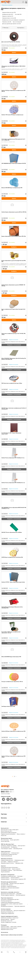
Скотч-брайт (3, 861)
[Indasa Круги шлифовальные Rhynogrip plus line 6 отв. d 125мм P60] (14, 134)
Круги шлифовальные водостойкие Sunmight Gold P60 (13, 310)
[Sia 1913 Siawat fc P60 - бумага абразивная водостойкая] (14, 427)
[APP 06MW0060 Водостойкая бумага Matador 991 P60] (14, 158)
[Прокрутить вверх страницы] (26, 948)
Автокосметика (4, 932)
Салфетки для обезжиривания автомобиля (10, 902)
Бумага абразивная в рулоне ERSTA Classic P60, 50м (14, 236)
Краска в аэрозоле (16, 868)
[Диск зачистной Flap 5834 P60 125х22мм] (14, 36)
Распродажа (4, 925)
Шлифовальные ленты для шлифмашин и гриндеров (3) (13, 19)
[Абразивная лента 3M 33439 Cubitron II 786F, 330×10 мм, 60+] (14, 61)
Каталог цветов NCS (14, 839)
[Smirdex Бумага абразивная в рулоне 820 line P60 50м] (14, 207)
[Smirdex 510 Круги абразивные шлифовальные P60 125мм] (14, 751)
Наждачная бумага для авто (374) (9, 12)
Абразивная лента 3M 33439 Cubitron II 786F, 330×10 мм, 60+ (13, 67)
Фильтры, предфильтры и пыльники (8, 922)
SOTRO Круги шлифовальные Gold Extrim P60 (12, 557)
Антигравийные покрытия (6, 870)
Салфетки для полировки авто (7, 913)
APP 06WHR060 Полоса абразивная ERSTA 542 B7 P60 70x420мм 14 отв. (14, 508)
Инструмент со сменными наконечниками (10, 887)
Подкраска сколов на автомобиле (8, 834)
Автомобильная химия (6, 868)
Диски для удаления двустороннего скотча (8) (11, 23)
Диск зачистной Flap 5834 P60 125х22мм (11, 41)
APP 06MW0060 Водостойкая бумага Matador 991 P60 (14, 163)
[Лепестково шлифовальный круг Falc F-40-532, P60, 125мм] (14, 328)
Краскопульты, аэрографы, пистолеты (10, 892)
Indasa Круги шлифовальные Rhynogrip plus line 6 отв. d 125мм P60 (13, 140)
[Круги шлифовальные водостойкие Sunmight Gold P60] (14, 304)
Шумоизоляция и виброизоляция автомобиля (11, 934)
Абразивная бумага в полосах (7, 863)
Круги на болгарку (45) (17, 21)
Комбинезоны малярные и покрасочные (9, 917)
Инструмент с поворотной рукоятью (8, 886)
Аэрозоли (3, 865)
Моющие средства (5, 919)
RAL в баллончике (5, 839)
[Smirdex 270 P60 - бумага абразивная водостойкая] (14, 577)
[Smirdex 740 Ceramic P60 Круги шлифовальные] (14, 109)
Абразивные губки (19, 863)
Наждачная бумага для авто (7, 860)
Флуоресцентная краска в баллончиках (9, 867)
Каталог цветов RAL (5, 841)
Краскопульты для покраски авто (8, 893)
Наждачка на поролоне (13, 861)
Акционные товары (5, 926)
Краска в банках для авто (6, 831)
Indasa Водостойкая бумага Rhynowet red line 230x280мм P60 (12, 607)
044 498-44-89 (8, 791)
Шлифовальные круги (19, 860)
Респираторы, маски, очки (6, 920)
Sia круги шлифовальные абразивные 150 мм (12, 681)
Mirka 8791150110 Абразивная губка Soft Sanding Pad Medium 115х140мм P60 (14, 359)
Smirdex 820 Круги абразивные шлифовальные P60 (13, 731)
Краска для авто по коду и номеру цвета (9, 829)
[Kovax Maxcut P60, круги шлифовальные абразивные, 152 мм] (14, 626)
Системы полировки (6, 909)
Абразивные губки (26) (6, 21)
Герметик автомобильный (6, 855)
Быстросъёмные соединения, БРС (18, 879)
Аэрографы (18, 893)
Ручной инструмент (15, 877)
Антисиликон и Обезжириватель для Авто (10, 899)
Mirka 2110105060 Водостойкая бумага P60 (11, 656)
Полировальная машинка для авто (8, 876)
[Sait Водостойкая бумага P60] (14, 701)
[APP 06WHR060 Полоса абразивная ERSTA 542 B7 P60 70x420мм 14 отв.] (14, 502)
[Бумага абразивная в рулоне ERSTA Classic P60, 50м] (14, 231)
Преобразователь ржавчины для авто (9, 854)
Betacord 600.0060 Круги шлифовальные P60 (12, 187)
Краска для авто (5, 828)
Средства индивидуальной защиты (9, 916)
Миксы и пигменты (21, 834)
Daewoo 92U (3, 835)
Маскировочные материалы (7, 906)
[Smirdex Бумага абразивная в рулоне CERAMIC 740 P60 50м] (14, 279)
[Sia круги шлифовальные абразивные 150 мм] (14, 676)
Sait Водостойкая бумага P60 (8, 706)
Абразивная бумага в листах (7, 929)
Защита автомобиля (5, 871)
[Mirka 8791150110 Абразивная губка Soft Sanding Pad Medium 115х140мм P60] (14, 353)
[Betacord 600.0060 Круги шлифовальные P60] (14, 182)
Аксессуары (19, 876)
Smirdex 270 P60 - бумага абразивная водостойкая (13, 582)
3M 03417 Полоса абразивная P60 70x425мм (12, 532)
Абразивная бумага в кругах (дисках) (9, 928)
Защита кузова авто (6, 851)
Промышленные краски (6, 838)
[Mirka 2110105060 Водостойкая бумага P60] (14, 651)
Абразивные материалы (7, 858)
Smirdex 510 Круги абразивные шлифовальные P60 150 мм (13, 91)
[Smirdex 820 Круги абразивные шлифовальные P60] (14, 726)
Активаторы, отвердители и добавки (8, 845)
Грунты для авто (21, 845)
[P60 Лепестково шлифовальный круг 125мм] (14, 378)
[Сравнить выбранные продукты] (20, 952)
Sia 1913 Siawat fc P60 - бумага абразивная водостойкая (11, 433)
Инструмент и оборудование (8, 874)
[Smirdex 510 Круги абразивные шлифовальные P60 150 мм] (14, 85)
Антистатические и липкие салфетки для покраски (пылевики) (11, 904)
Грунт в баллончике (17, 870)
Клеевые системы (5, 889)
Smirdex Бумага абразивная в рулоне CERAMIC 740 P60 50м (13, 285)
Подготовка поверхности (7, 897)
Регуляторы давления (20, 895)
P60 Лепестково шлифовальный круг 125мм (12, 383)
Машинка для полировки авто (7, 912)
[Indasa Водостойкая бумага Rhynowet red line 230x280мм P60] (14, 601)
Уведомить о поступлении (14, 344)
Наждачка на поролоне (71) (7, 16)
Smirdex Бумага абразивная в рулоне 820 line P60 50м (14, 212)
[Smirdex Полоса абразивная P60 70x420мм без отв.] (14, 477)
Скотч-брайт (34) (18, 14)
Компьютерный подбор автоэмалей (8, 832)
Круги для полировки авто (19, 910)
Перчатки (12, 919)
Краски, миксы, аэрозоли (16, 926)
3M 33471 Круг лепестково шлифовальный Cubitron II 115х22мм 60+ (14, 409)
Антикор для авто (15, 852)
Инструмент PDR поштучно (7, 884)
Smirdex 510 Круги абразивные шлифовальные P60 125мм (13, 757)
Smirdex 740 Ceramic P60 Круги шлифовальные (12, 114)
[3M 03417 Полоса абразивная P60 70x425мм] (14, 527)
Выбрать (14, 247)
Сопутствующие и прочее (6, 848)
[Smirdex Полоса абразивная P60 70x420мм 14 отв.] (14, 452)
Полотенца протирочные (6, 900)
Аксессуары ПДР (4, 883)
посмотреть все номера (5, 793)
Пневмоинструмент (5, 877)
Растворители (14, 847)
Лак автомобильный (5, 847)
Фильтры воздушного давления (7, 895)
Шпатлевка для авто (17, 848)
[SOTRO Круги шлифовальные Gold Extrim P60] (14, 552)
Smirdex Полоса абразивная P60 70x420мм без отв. (13, 482)
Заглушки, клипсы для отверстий (17, 883)
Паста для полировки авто (6, 910)
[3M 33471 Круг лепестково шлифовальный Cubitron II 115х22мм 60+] (14, 403)
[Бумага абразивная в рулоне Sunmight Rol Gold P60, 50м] (14, 255)
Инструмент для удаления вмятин (9, 881)
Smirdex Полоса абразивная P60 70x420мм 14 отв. (13, 457)
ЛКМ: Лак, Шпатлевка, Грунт (7, 844)
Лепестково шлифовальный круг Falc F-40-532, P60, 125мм (14, 334)
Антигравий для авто (5, 852)
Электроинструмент (5, 879)
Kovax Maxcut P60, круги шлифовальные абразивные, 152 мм (11, 632)
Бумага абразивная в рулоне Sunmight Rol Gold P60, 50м (14, 261)
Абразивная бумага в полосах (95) (9, 18)
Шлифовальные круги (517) (7, 14)
